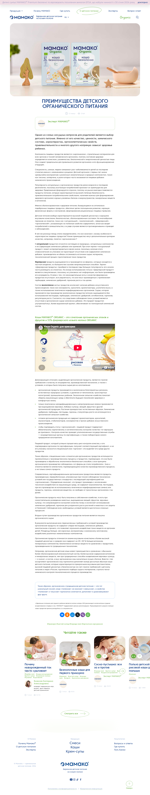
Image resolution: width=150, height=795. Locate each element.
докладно (143, 2)
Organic (125, 17)
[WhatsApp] (88, 614)
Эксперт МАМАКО (58, 121)
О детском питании (89, 11)
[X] (77, 614)
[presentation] (28, 671)
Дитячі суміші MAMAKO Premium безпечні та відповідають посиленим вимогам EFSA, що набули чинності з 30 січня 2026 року (75, 2)
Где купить (65, 11)
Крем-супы (75, 751)
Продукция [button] (15, 11)
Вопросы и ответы (123, 743)
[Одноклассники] (67, 614)
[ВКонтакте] (62, 614)
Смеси (75, 743)
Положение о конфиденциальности (62, 789)
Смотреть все (71, 713)
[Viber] (82, 614)
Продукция (75, 739)
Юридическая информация (91, 789)
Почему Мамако (27, 743)
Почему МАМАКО (42, 11)
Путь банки (119, 749)
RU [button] (66, 17)
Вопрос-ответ (134, 11)
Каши (75, 747)
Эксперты (113, 11)
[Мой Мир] (72, 614)
